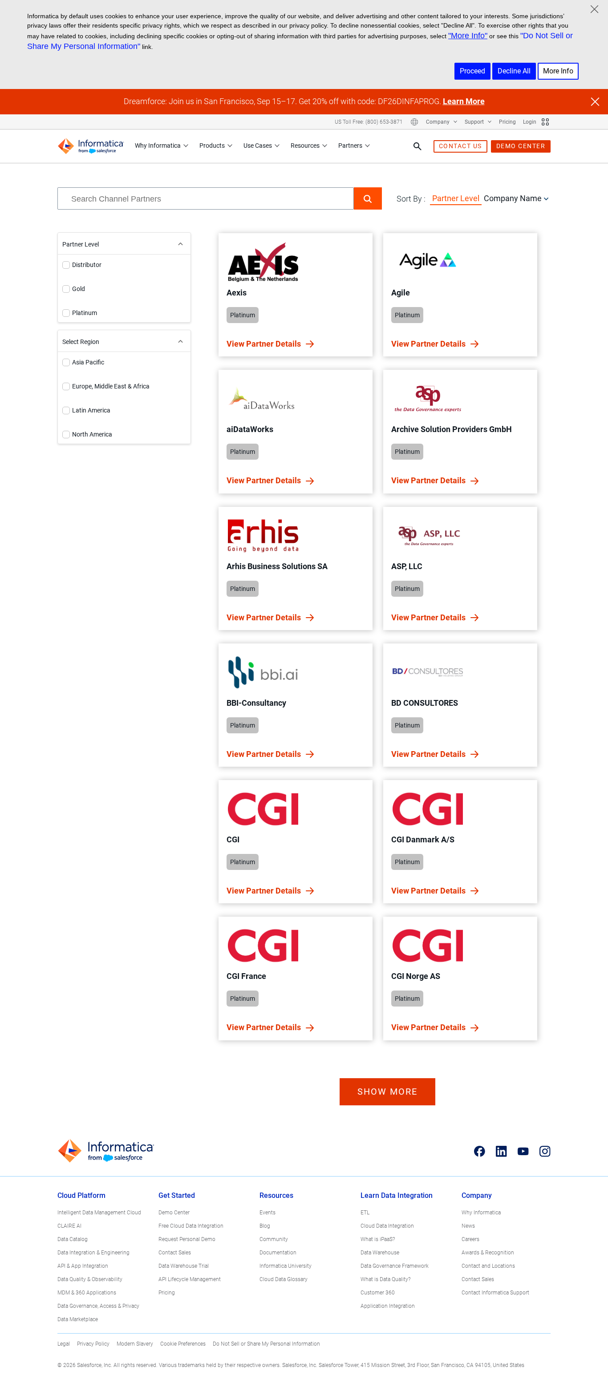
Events (267, 1212)
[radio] (546, 198)
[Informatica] (90, 146)
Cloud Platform (81, 1195)
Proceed (472, 71)
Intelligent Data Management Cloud (99, 1212)
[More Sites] (545, 122)
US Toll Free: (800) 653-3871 (369, 122)
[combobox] (205, 198)
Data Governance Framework (395, 1266)
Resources (305, 145)
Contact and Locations (488, 1266)
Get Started (176, 1195)
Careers (470, 1239)
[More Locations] (414, 122)
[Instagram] (545, 1151)
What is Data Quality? (385, 1279)
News (468, 1226)
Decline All (514, 71)
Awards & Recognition (488, 1253)
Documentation (277, 1253)
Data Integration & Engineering (93, 1253)
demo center (521, 146)
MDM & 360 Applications (86, 1293)
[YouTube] (523, 1151)
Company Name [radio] (513, 198)
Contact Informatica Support (495, 1293)
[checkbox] (66, 265)
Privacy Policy (93, 1344)
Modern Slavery (135, 1344)
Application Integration (388, 1306)
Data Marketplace (77, 1319)
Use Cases (257, 145)
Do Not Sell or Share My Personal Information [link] (266, 1344)
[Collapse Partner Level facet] (180, 243)
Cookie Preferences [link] (183, 1344)
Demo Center (174, 1212)
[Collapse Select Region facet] (180, 341)
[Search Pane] (417, 146)
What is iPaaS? (378, 1239)
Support (475, 122)
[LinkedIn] (501, 1151)
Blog (264, 1226)
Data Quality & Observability (89, 1279)
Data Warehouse (380, 1253)
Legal (63, 1344)
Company (438, 122)
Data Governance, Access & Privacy (98, 1306)
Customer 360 (378, 1293)
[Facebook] (479, 1151)
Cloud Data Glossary (283, 1279)
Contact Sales (174, 1253)
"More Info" (467, 35)
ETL (365, 1212)
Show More (387, 1091)
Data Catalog (72, 1239)
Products (212, 145)
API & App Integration (82, 1266)
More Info (558, 71)
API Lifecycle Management (189, 1279)
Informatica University (285, 1266)
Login (529, 122)
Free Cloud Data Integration (190, 1226)
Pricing (507, 122)
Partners (350, 145)
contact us (460, 146)
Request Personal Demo (186, 1239)
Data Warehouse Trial (183, 1266)
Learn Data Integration (397, 1195)
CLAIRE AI (69, 1226)
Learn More (464, 101)
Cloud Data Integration (387, 1226)
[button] (368, 198)
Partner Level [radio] (455, 198)
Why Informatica (158, 145)
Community (273, 1239)
